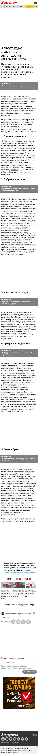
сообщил (14, 170)
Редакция (5, 743)
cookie (24, 750)
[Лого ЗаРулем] (9, 2)
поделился (28, 252)
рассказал (5, 515)
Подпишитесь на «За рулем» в (19, 605)
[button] (36, 748)
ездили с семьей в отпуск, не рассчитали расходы (19, 571)
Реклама (14, 743)
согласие (4, 668)
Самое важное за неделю (12, 658)
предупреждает (7, 336)
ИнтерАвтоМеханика (14, 6)
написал (4, 411)
